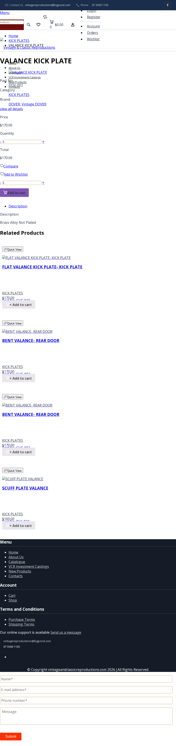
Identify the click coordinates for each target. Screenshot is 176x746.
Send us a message (65, 632)
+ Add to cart (20, 304)
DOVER (14, 104)
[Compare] (45, 24)
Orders (92, 32)
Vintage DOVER (34, 104)
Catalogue (17, 561)
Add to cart (16, 193)
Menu (4, 12)
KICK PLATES (19, 40)
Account (93, 26)
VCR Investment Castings (29, 566)
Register (93, 17)
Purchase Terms (22, 619)
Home (13, 35)
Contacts (16, 576)
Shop (13, 600)
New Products (20, 571)
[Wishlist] (38, 24)
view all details (11, 109)
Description (18, 206)
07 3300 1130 (100, 5)
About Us (14, 68)
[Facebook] (167, 5)
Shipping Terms (21, 624)
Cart (12, 595)
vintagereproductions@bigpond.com (47, 5)
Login (91, 10)
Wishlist (93, 39)
